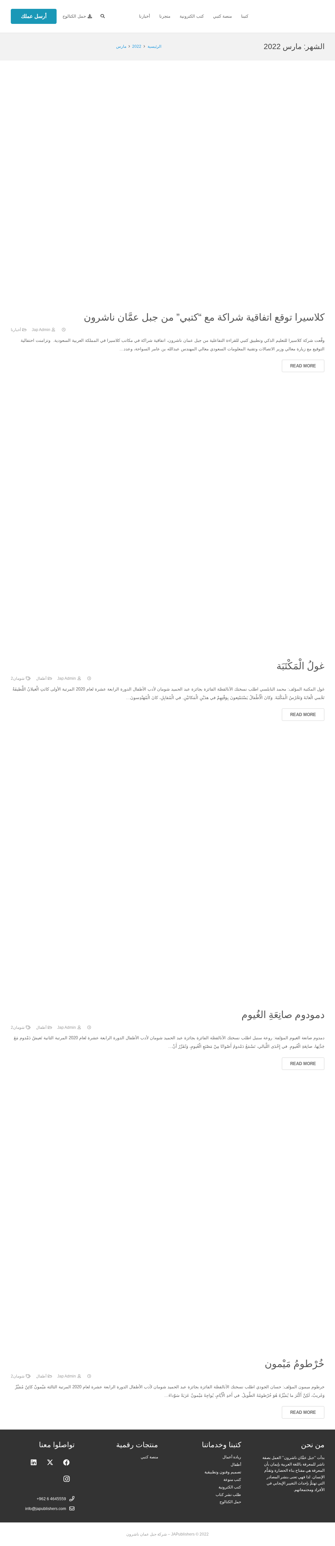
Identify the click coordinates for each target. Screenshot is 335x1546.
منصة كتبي (149, 1457)
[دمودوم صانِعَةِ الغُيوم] (194, 746)
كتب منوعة (232, 1479)
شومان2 (18, 678)
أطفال (41, 678)
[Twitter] (50, 1462)
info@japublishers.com (45, 1508)
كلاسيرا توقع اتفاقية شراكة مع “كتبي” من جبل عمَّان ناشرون (204, 317)
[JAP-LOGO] (292, 16)
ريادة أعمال (231, 1457)
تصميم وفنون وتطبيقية (222, 1472)
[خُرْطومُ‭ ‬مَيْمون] (194, 1095)
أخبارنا (16, 329)
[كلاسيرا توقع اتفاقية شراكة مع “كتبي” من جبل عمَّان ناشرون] (168, 75)
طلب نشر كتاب (228, 1494)
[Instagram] (66, 1479)
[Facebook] (66, 1462)
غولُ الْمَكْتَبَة (300, 665)
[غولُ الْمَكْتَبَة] (194, 397)
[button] (102, 16)
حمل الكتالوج (230, 1502)
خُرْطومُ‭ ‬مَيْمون (295, 1363)
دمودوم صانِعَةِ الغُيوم (283, 1014)
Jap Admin (41, 329)
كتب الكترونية (230, 1487)
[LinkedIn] (34, 1462)
